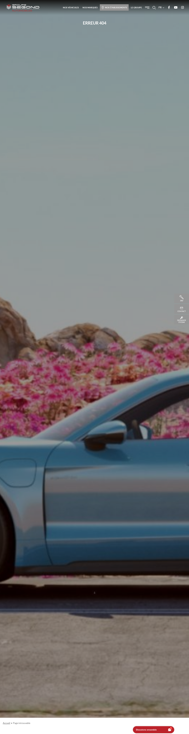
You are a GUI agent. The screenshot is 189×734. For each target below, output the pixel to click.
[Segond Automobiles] (23, 7)
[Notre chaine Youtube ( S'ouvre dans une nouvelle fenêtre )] (176, 7)
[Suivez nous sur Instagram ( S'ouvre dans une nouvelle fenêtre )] (182, 7)
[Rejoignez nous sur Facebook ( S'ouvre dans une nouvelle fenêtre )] (169, 7)
